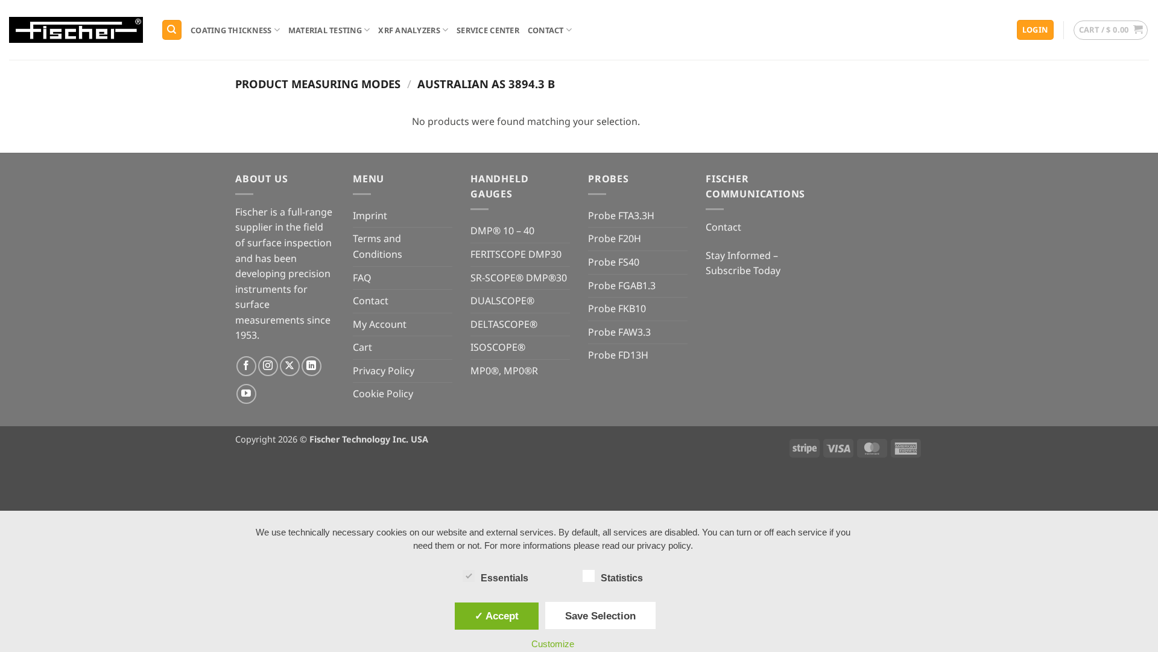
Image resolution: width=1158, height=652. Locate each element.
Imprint (370, 215)
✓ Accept (497, 615)
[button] (1035, 30)
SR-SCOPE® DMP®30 (518, 277)
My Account (380, 324)
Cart (362, 347)
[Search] (172, 30)
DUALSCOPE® (502, 300)
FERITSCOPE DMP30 (516, 254)
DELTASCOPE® (503, 324)
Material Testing (325, 30)
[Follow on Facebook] (246, 366)
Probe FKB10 (617, 308)
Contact (546, 30)
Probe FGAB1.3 (622, 285)
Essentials (504, 578)
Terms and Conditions (377, 246)
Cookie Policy (383, 393)
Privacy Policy (383, 370)
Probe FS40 (613, 262)
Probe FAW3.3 (619, 332)
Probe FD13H (618, 355)
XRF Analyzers (409, 30)
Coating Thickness (231, 30)
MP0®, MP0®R (504, 370)
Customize (552, 644)
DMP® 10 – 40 (502, 230)
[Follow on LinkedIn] (311, 366)
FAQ (362, 277)
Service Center (488, 30)
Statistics (622, 578)
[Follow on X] (290, 366)
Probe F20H (614, 238)
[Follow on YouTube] (246, 394)
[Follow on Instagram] (268, 366)
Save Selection (600, 615)
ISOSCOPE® (497, 347)
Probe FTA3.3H (621, 215)
